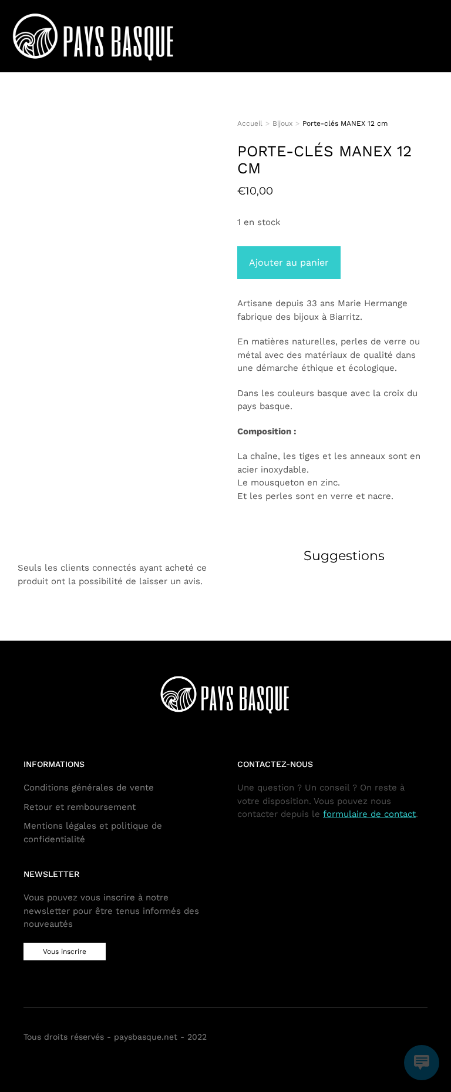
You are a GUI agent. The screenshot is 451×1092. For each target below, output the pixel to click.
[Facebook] (403, 1038)
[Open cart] (406, 36)
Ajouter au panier (289, 262)
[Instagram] (421, 1038)
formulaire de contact (369, 814)
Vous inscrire (64, 951)
